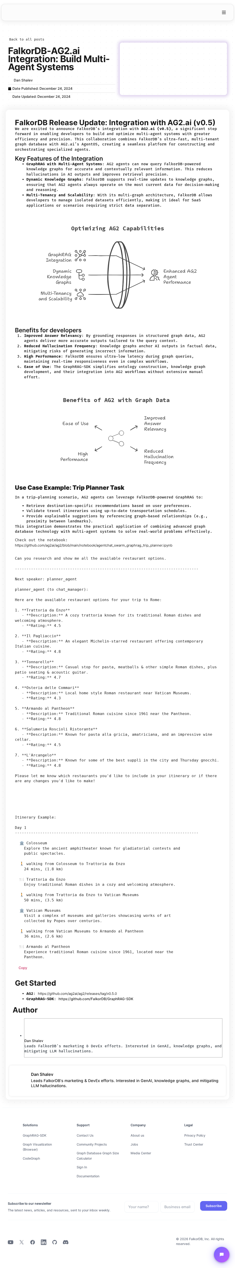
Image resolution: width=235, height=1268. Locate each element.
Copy (23, 968)
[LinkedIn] (43, 1243)
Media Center (141, 1153)
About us (137, 1135)
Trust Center (193, 1144)
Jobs (134, 1144)
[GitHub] (54, 1243)
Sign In (82, 1167)
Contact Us (85, 1135)
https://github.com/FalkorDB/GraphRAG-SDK (96, 999)
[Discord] (65, 1243)
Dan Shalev (33, 1041)
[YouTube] (10, 1243)
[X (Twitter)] (21, 1243)
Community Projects (92, 1144)
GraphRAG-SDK (34, 1135)
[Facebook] (32, 1243)
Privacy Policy (194, 1135)
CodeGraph (31, 1158)
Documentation (88, 1176)
